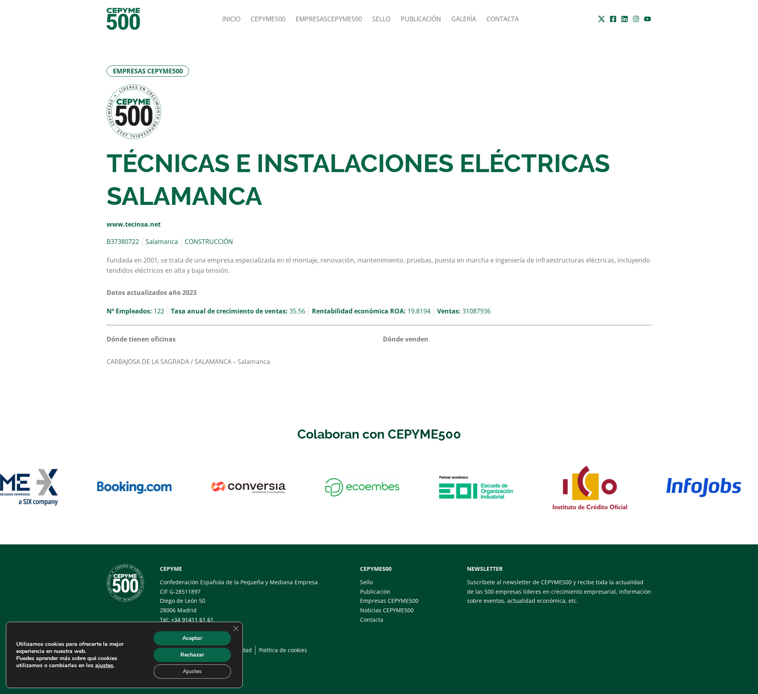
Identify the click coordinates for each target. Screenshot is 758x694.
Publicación (421, 19)
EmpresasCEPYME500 (329, 19)
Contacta (502, 19)
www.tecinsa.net (134, 224)
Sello (381, 19)
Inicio (231, 19)
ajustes (104, 665)
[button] (148, 71)
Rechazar (192, 654)
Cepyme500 (268, 19)
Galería (463, 19)
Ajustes (192, 671)
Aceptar (192, 638)
